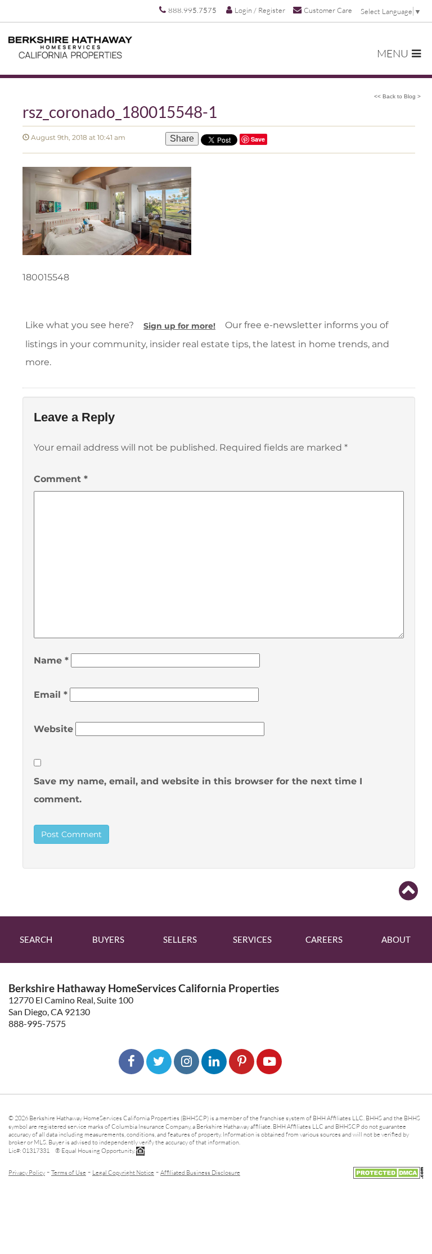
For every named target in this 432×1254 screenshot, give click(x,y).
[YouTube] (269, 1061)
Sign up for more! (179, 326)
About (396, 939)
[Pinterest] (241, 1061)
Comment (61, 479)
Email (51, 694)
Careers (324, 939)
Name (51, 660)
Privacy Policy (26, 1172)
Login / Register (260, 10)
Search (36, 939)
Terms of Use (68, 1172)
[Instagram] (186, 1061)
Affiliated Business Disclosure (200, 1172)
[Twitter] (159, 1061)
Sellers (180, 939)
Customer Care (328, 10)
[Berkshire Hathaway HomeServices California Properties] (70, 47)
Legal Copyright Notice (123, 1172)
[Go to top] (408, 891)
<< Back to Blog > (397, 96)
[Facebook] (131, 1061)
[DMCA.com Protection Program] (388, 1171)
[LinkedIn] (214, 1061)
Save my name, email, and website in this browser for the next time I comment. (198, 790)
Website (53, 729)
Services (252, 939)
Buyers (108, 939)
